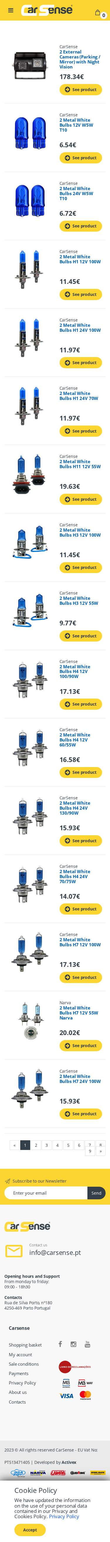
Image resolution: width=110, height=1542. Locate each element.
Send (96, 1193)
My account (20, 1355)
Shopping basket (25, 1345)
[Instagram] (73, 1344)
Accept (30, 1530)
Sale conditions (24, 1364)
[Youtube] (87, 1344)
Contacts (17, 1402)
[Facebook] (60, 1344)
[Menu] (11, 10)
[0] (97, 12)
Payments (18, 1373)
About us (18, 1392)
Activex (69, 1462)
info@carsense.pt (55, 1252)
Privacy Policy (22, 1383)
